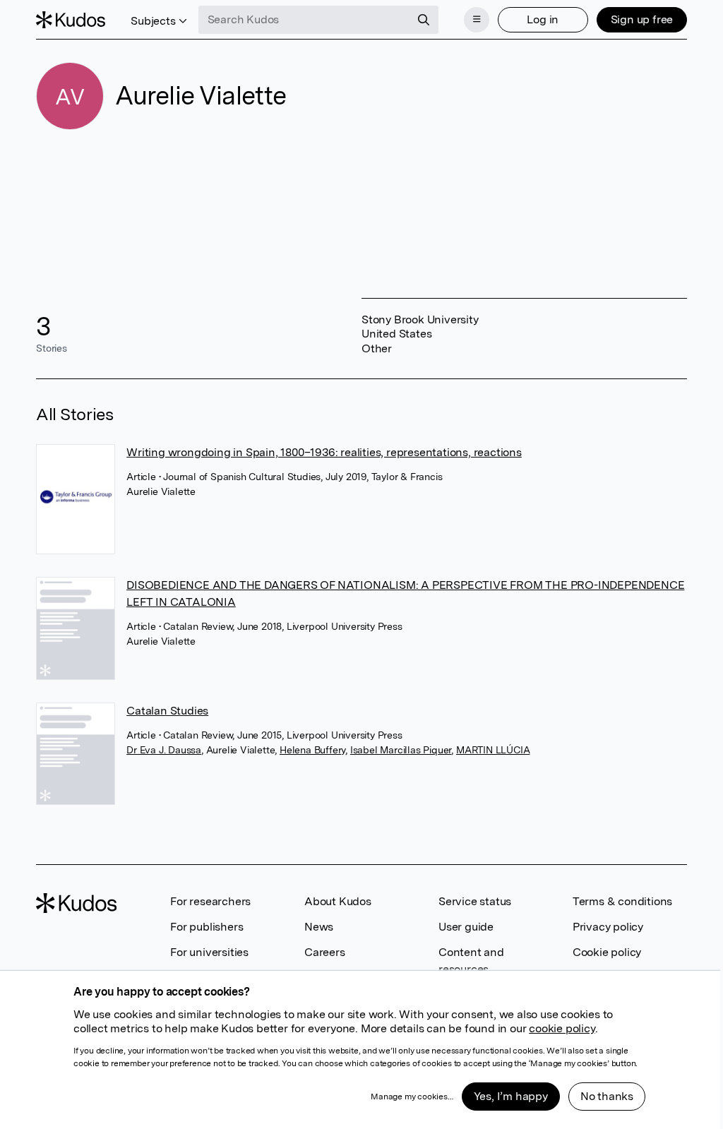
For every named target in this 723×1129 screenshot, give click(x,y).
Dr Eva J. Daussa (163, 749)
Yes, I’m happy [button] (511, 1096)
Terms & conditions (622, 901)
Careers (324, 952)
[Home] (70, 19)
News (318, 926)
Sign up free (642, 19)
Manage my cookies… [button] (412, 1096)
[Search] (424, 19)
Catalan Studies (167, 710)
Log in (542, 19)
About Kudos (337, 901)
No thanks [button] (606, 1096)
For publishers (206, 926)
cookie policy (561, 1028)
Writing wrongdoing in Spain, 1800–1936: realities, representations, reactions (324, 452)
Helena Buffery (312, 749)
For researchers (210, 901)
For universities (209, 952)
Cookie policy (607, 952)
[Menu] (476, 19)
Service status (474, 901)
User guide (466, 926)
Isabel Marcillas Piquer (400, 749)
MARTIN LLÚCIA (493, 749)
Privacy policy (608, 926)
